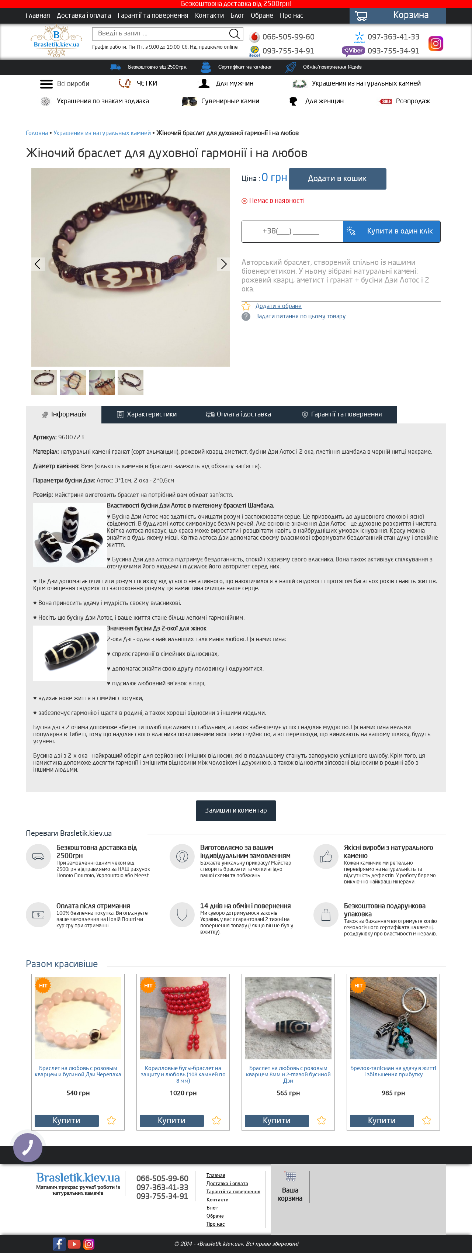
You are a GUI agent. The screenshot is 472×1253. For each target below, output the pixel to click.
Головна (37, 133)
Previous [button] (424, 1042)
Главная (38, 16)
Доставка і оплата (84, 16)
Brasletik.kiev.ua (78, 1177)
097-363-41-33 (394, 37)
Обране (262, 16)
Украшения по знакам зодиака (103, 101)
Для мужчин (234, 83)
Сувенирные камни (230, 101)
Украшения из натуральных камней (366, 83)
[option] (130, 267)
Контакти (209, 16)
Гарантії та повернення (153, 16)
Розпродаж (413, 101)
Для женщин (324, 101)
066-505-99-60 (289, 37)
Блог (237, 16)
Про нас (291, 16)
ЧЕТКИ (147, 83)
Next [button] (48, 1042)
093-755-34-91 (289, 51)
